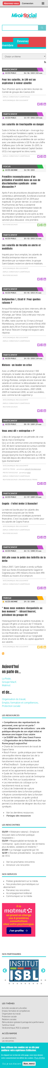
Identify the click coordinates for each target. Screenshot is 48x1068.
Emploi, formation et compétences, (20, 702)
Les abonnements (9, 1028)
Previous (5, 966)
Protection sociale (10, 473)
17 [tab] (29, 973)
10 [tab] (41, 970)
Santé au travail (9, 469)
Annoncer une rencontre (17, 865)
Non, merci (29, 1063)
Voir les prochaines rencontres (20, 861)
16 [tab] (25, 973)
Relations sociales (10, 224)
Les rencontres (8, 1031)
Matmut (6, 685)
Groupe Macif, (9, 681)
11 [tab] (45, 970)
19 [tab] (37, 973)
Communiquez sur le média (19, 896)
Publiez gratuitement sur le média (22, 881)
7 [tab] (29, 970)
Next (43, 966)
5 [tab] (21, 970)
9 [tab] (37, 970)
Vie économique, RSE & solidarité (15, 100)
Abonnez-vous (11, 3)
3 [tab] (13, 970)
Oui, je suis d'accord (11, 1063)
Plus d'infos (39, 1057)
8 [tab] (33, 970)
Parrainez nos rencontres (18, 890)
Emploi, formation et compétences (16, 97)
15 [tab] (21, 973)
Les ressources (8, 1034)
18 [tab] (33, 973)
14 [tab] (17, 973)
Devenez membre (15, 43)
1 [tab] (5, 970)
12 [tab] (9, 973)
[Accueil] (24, 15)
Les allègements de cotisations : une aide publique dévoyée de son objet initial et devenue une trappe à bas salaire (23, 731)
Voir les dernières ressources (19, 812)
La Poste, (6, 678)
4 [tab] (17, 970)
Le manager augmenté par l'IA (24, 850)
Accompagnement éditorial (19, 893)
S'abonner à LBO (3, 653)
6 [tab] (25, 970)
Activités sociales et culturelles (14, 998)
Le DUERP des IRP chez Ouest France (22, 737)
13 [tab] (13, 973)
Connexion (27, 3)
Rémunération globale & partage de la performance (23, 1012)
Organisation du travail (27, 480)
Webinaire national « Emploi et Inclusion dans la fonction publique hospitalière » (20, 834)
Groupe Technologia (33, 469)
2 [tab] (9, 970)
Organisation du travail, (14, 699)
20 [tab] (41, 973)
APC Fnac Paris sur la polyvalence (19, 779)
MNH (29, 473)
